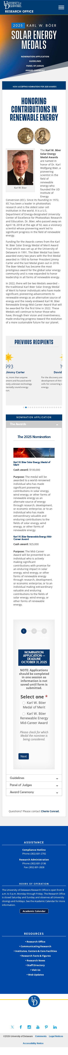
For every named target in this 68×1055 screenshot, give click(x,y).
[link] (25, 7)
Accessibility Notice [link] (33, 1043)
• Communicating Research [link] (35, 946)
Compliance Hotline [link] (34, 849)
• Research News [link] (35, 960)
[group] (34, 634)
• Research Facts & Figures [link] (35, 955)
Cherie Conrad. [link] (50, 811)
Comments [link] (41, 1036)
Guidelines (17, 778)
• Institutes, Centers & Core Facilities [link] (35, 951)
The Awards (18, 424)
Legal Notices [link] (56, 1036)
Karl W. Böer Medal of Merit (34, 704)
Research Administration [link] (34, 859)
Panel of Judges (21, 785)
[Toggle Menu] (61, 7)
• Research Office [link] (35, 941)
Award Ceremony (22, 792)
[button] (23, 407)
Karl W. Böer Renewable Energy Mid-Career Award (34, 718)
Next (23, 756)
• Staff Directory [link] (35, 965)
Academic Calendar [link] (34, 911)
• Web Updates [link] (35, 974)
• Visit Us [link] (35, 970)
